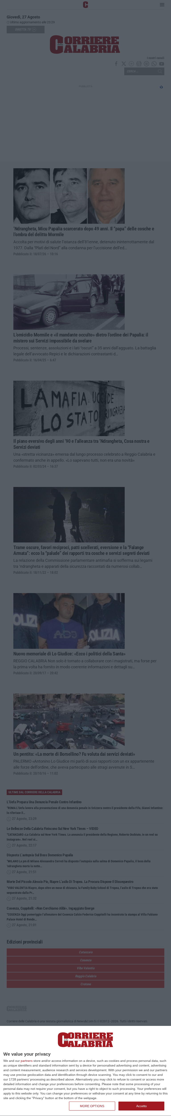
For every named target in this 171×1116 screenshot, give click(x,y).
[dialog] (85, 1071)
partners (27, 1060)
